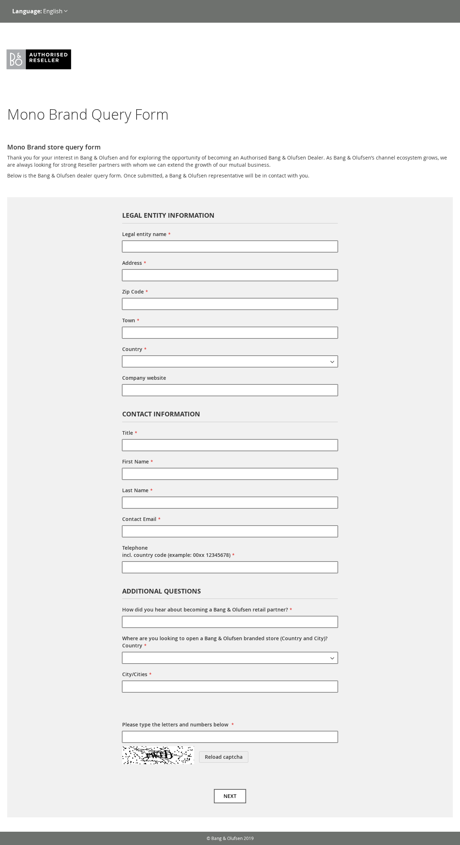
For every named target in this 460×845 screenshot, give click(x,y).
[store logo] (47, 59)
